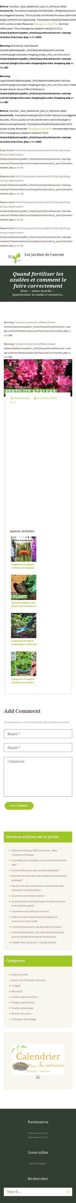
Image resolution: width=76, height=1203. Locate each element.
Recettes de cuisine (21, 1013)
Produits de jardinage (22, 1008)
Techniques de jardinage (24, 1019)
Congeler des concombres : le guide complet (34, 942)
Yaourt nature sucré (38, 1133)
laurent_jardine (48, 398)
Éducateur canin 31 (38, 1137)
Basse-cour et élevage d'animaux (28, 980)
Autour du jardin (42, 291)
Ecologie (16, 985)
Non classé (17, 991)
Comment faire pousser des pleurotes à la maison (37, 926)
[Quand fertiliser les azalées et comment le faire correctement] (38, 377)
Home (24, 291)
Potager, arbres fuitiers (23, 1002)
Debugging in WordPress (46, 23)
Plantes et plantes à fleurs (25, 996)
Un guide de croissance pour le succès (30, 911)
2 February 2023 (21, 398)
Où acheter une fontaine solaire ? (28, 895)
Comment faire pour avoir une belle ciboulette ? (36, 870)
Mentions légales (38, 1163)
